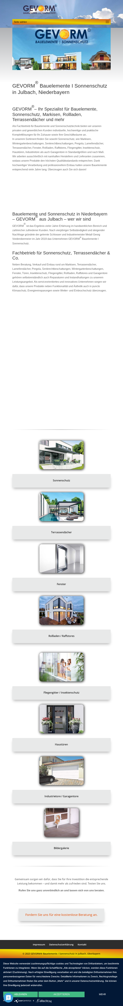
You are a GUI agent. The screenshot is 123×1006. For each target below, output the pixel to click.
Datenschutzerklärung (61, 944)
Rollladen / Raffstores (61, 636)
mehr (102, 994)
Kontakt (82, 944)
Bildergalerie (61, 848)
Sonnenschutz (61, 480)
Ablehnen (20, 994)
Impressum (39, 944)
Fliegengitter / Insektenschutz (61, 692)
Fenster (61, 584)
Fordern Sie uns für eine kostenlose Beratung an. (61, 915)
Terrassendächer (61, 532)
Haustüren (61, 744)
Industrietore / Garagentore (61, 796)
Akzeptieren (61, 994)
